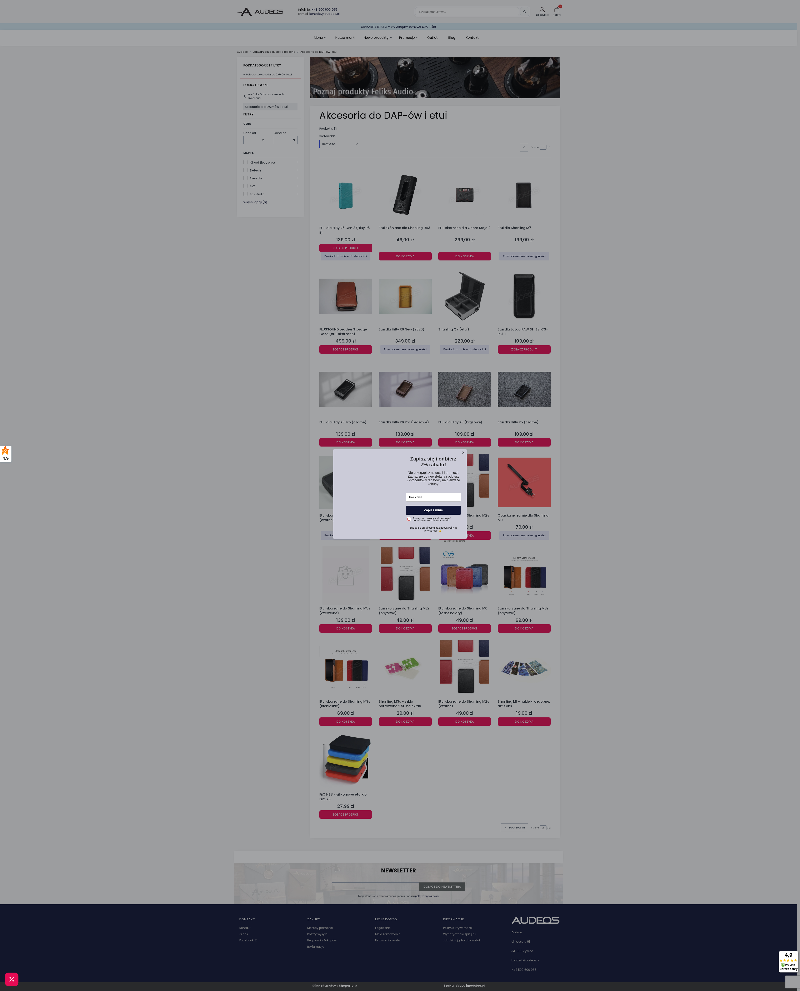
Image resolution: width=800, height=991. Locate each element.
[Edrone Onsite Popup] (400, 495)
